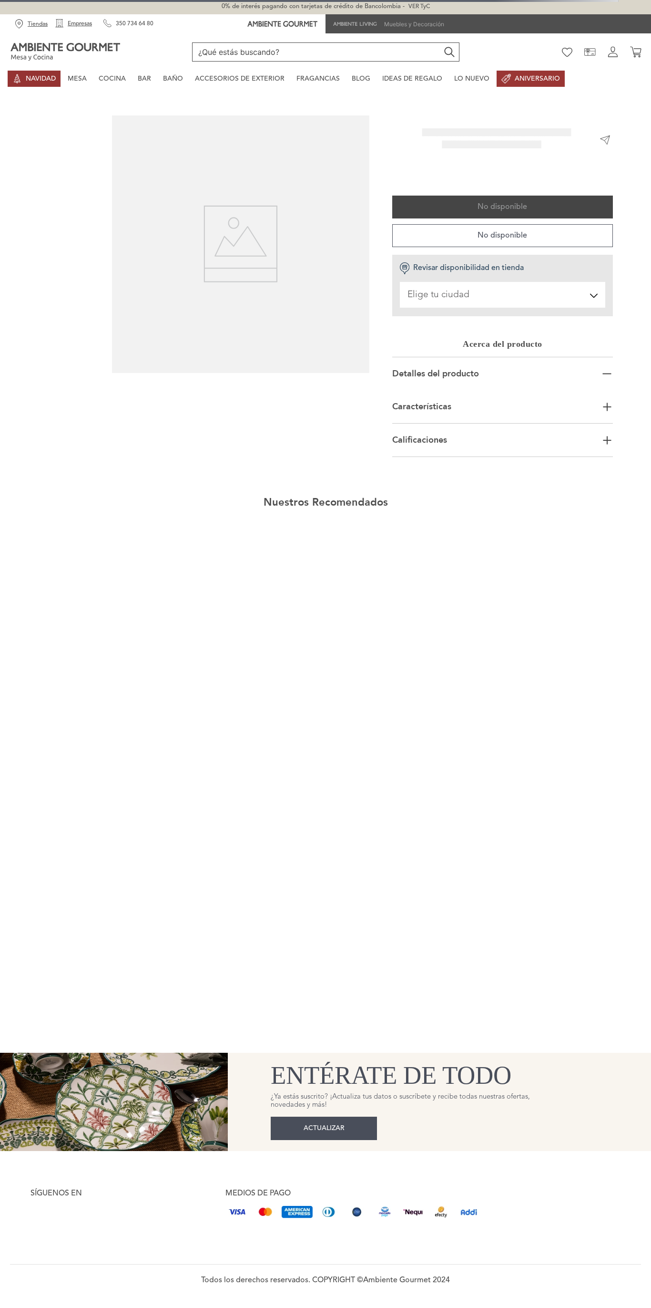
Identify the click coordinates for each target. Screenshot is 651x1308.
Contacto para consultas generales (85, 1075)
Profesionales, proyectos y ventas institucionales (106, 1109)
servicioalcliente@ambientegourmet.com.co (121, 1055)
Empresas (80, 24)
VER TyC (419, 7)
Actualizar (324, 971)
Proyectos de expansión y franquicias (88, 1098)
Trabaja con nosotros (64, 1121)
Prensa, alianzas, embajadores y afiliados (95, 1086)
